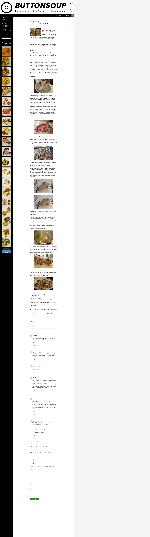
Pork (38, 21)
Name (31, 484)
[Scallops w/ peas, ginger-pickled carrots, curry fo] (6, 192)
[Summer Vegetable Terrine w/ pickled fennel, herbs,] (6, 232)
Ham (35, 21)
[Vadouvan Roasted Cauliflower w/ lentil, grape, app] (6, 161)
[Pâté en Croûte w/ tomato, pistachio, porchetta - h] (6, 202)
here (42, 102)
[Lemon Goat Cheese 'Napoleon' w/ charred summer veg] (6, 172)
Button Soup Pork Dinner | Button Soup (42, 452)
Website (31, 494)
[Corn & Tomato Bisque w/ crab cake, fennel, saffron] (6, 51)
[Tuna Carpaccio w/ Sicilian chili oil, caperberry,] (6, 111)
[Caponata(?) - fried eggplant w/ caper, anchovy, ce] (6, 71)
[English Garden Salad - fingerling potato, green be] (6, 242)
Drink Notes (60, 15)
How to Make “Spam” (5, 27)
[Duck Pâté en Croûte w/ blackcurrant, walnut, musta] (6, 151)
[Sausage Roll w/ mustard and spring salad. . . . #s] (6, 222)
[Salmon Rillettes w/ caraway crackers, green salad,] (6, 121)
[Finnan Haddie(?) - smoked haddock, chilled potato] (6, 182)
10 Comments (46, 25)
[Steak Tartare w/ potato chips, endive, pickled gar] (6, 141)
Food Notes (54, 15)
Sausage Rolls (4, 29)
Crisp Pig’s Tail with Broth (34, 326)
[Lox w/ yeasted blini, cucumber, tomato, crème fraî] (6, 101)
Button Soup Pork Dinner (34, 322)
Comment (32, 469)
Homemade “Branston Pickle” (6, 30)
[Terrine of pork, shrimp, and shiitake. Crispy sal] (6, 212)
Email (31, 489)
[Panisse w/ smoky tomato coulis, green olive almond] (6, 131)
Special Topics (67, 15)
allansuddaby (40, 25)
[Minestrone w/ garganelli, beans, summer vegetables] (6, 61)
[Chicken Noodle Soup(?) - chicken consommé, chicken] (6, 81)
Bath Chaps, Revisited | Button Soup (41, 446)
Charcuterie (32, 21)
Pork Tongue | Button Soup (39, 441)
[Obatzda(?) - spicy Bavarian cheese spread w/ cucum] (6, 91)
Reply (35, 345)
